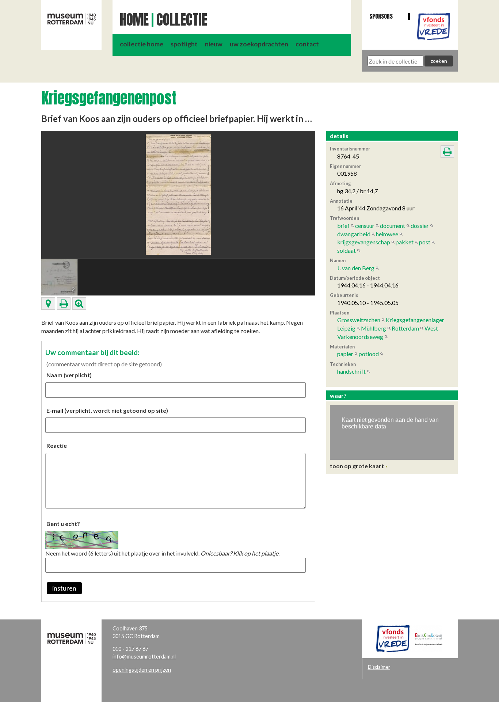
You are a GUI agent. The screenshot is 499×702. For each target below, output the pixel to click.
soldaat (346, 250)
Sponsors (381, 16)
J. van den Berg (355, 267)
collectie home (141, 44)
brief (343, 225)
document (392, 225)
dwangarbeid (353, 233)
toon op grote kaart (357, 465)
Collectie (181, 19)
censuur (364, 225)
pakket (405, 242)
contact (307, 44)
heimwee (387, 233)
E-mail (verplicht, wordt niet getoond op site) (107, 410)
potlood (369, 353)
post (424, 242)
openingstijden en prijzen (142, 670)
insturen (64, 588)
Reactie (56, 445)
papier (345, 353)
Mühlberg (373, 328)
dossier (420, 225)
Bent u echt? (63, 523)
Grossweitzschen (358, 319)
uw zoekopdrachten (259, 44)
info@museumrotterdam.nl (144, 656)
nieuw (213, 44)
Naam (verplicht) (69, 374)
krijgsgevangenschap (363, 242)
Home (134, 19)
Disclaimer (379, 667)
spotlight (184, 44)
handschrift (351, 371)
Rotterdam (405, 328)
